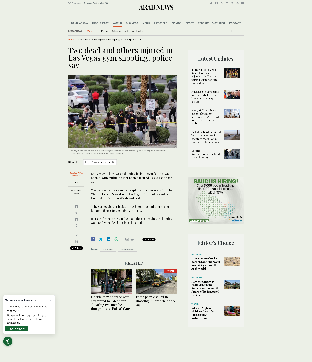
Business (132, 23)
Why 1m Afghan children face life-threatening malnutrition (202, 313)
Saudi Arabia (79, 23)
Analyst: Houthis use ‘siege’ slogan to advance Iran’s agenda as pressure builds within (205, 116)
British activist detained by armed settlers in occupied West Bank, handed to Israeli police (206, 137)
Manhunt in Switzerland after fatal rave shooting (122, 31)
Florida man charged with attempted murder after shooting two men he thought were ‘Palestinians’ (111, 303)
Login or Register (16, 328)
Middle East (100, 23)
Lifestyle (160, 23)
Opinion (176, 23)
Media (146, 23)
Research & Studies (211, 23)
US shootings (127, 249)
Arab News (76, 3)
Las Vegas (108, 249)
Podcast (235, 23)
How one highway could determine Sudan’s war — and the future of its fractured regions (205, 288)
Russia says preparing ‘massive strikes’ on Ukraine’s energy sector (205, 96)
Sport (190, 23)
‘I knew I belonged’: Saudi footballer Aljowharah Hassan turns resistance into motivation (204, 76)
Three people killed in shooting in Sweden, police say (156, 301)
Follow (77, 248)
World (117, 23)
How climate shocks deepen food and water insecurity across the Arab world (206, 263)
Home (71, 39)
